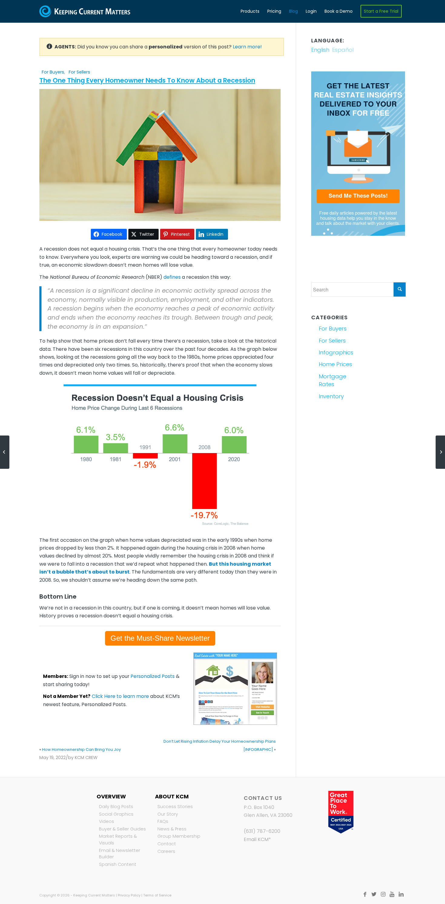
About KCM (172, 796)
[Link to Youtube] (392, 894)
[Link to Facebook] (364, 894)
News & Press (171, 829)
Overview (111, 796)
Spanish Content (117, 864)
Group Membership (178, 836)
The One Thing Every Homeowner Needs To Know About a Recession (147, 80)
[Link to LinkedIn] (401, 894)
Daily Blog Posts (116, 807)
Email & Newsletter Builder (119, 853)
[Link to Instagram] (382, 894)
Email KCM (256, 839)
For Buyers (53, 72)
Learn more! (247, 46)
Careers (166, 851)
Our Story (167, 814)
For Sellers (79, 72)
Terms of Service (157, 895)
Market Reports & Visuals (118, 839)
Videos (106, 821)
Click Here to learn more (120, 696)
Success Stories (175, 807)
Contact (166, 844)
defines (172, 277)
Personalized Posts (152, 676)
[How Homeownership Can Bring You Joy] (4, 452)
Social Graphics (116, 814)
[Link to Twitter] (373, 894)
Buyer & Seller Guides (122, 829)
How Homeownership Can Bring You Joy (81, 749)
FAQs (162, 821)
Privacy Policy (129, 895)
